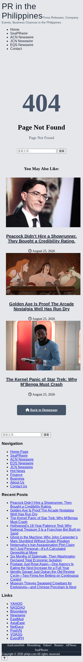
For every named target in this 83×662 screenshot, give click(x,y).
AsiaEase (17, 623)
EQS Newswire (21, 45)
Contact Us (18, 486)
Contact (16, 49)
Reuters (58, 645)
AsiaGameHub (15, 645)
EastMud (17, 619)
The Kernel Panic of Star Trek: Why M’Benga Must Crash (41, 382)
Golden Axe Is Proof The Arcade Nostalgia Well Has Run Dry (41, 306)
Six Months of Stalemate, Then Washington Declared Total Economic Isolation (42, 558)
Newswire (17, 615)
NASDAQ (17, 607)
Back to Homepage (43, 410)
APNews (71, 645)
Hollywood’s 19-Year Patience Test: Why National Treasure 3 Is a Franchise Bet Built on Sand (45, 529)
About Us (17, 482)
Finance (16, 475)
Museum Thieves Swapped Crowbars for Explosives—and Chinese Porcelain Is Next (43, 585)
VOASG (16, 634)
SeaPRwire (19, 33)
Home (14, 29)
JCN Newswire (21, 41)
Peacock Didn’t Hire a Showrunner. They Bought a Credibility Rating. (41, 238)
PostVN (16, 630)
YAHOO (16, 604)
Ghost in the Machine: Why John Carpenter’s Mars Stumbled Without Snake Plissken (44, 539)
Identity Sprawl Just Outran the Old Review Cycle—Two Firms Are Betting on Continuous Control (44, 575)
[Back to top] (4, 658)
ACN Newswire (22, 37)
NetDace (17, 627)
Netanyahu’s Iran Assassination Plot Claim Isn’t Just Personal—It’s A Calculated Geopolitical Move (42, 548)
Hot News (17, 471)
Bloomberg (18, 611)
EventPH (17, 638)
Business (17, 478)
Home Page (19, 452)
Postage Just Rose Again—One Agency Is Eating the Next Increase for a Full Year (42, 566)
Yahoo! (47, 645)
